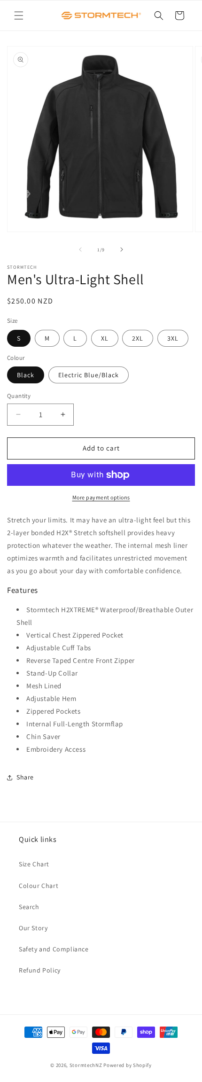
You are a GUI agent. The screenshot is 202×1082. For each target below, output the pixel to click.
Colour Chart (38, 885)
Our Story (33, 928)
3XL (173, 338)
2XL (137, 338)
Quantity (19, 396)
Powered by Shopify (127, 1065)
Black (25, 375)
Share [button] (25, 777)
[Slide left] (80, 249)
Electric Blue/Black (88, 375)
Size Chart (34, 864)
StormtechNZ (86, 1065)
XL (105, 338)
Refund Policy (40, 970)
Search (29, 907)
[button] (18, 15)
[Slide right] (121, 249)
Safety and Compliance (54, 949)
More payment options (101, 497)
